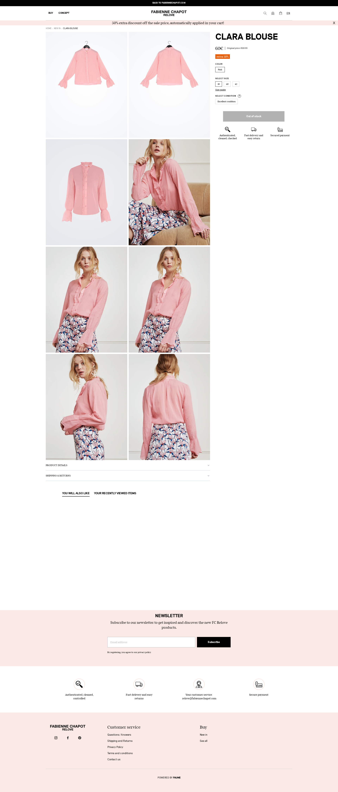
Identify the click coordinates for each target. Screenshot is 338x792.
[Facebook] (68, 738)
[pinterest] (79, 738)
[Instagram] (56, 738)
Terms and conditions (120, 753)
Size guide (220, 89)
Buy (50, 13)
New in (203, 734)
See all (203, 740)
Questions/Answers (119, 734)
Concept (63, 13)
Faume (177, 777)
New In (57, 28)
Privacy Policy (115, 747)
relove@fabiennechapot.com (199, 698)
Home (48, 28)
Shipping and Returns (120, 740)
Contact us (113, 759)
